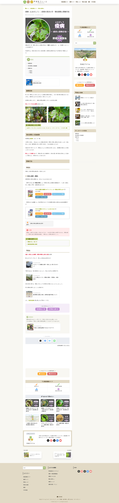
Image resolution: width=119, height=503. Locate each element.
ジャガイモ (39, 128)
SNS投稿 (93, 1)
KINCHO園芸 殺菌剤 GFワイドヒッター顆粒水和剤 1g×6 (49, 189)
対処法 (30, 70)
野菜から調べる (54, 309)
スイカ (43, 128)
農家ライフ (72, 1)
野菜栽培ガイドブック (54, 471)
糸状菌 (31, 138)
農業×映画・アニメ (53, 484)
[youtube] (60, 440)
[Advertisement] (47, 357)
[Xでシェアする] (40, 340)
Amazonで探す (39, 194)
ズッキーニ (48, 128)
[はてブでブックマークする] (50, 340)
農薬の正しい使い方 (32, 241)
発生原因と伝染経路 (32, 65)
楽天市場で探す (48, 194)
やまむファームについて (44, 499)
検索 (94, 43)
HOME (60, 496)
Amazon (42, 373)
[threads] (54, 440)
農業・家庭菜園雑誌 (53, 473)
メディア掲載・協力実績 (61, 499)
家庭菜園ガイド (64, 1)
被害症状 (30, 63)
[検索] (44, 467)
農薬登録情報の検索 (32, 244)
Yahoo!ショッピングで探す (58, 194)
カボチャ (29, 128)
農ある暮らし (52, 479)
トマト (53, 128)
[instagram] (51, 440)
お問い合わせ (70, 499)
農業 (89, 1)
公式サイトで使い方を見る (41, 197)
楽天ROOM (53, 373)
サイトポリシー (77, 499)
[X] (48, 440)
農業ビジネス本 (52, 476)
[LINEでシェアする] (54, 340)
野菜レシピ (78, 1)
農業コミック (52, 481)
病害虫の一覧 (41, 309)
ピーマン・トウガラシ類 (61, 128)
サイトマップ (53, 499)
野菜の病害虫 (67, 345)
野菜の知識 (84, 1)
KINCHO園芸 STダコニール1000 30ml (45, 209)
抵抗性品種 (31, 300)
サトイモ (33, 128)
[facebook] (57, 440)
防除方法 (30, 68)
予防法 (30, 72)
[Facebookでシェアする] (45, 340)
